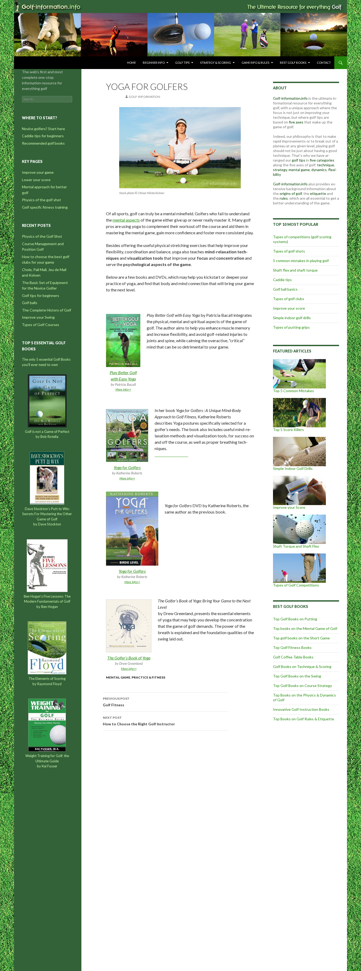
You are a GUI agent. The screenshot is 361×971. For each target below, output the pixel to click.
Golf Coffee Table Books (293, 657)
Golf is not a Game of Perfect (47, 431)
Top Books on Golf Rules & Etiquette (303, 719)
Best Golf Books (293, 62)
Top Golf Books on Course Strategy (302, 685)
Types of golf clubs (288, 298)
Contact (324, 62)
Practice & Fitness (148, 677)
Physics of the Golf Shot (42, 236)
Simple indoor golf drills (292, 317)
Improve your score (289, 308)
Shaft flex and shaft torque (295, 270)
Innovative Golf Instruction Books (301, 709)
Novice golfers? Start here (43, 128)
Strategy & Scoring (215, 62)
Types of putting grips (291, 327)
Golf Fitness (116, 702)
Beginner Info (154, 62)
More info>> (123, 389)
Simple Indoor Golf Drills (293, 468)
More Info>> (132, 582)
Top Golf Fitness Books (292, 647)
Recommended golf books (43, 143)
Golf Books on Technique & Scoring (302, 666)
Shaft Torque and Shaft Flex (296, 546)
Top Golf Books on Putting (295, 619)
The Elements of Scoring (47, 678)
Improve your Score (289, 507)
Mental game (118, 677)
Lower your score (36, 179)
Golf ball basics (285, 289)
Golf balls (29, 302)
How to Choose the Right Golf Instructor (139, 721)
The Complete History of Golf (46, 310)
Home (131, 62)
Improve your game (38, 172)
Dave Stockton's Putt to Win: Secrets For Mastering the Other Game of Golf (47, 514)
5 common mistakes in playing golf (301, 260)
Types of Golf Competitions (296, 585)
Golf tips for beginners (40, 295)
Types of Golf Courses (40, 324)
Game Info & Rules (255, 62)
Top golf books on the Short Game (301, 638)
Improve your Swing (38, 317)
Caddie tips (282, 279)
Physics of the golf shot (41, 200)
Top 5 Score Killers (288, 429)
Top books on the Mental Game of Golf (305, 628)
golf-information (144, 97)
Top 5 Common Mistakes (293, 390)
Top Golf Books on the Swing (297, 676)
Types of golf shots (289, 251)
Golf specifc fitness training (45, 207)
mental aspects (126, 219)
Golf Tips (182, 62)
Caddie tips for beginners (43, 136)
